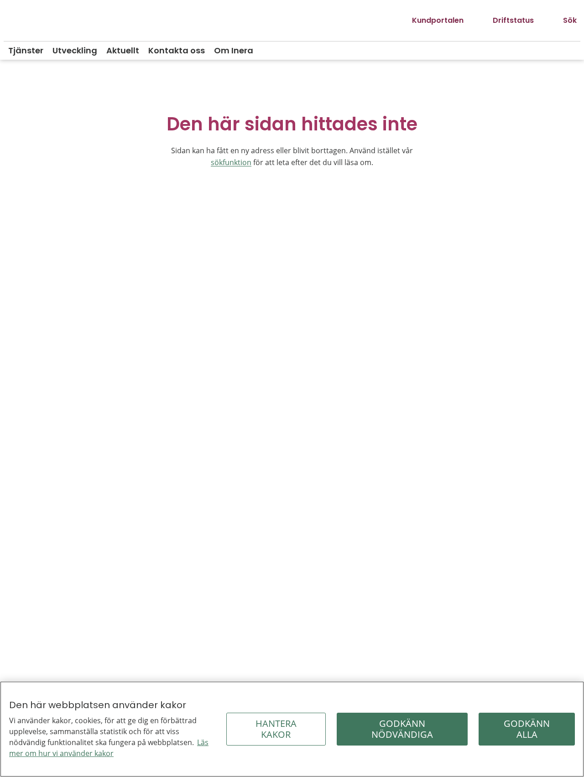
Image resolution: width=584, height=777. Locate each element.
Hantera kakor (276, 729)
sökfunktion (231, 162)
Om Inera (233, 50)
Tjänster (25, 50)
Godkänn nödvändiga (402, 729)
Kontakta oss (176, 50)
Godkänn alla (527, 729)
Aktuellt (122, 50)
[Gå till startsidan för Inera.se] (38, 21)
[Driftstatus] (505, 20)
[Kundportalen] (430, 20)
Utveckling (74, 50)
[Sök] (562, 20)
